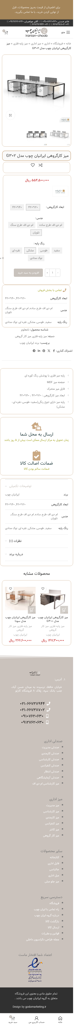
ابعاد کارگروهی (55, 207)
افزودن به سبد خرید (28, 273)
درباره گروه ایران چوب (46, 915)
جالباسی (54, 869)
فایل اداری (53, 863)
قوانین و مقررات (50, 933)
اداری (47, 43)
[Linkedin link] (39, 351)
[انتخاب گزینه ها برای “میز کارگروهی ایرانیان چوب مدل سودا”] (32, 610)
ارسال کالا (53, 927)
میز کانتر (54, 829)
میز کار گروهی (23, 336)
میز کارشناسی (51, 811)
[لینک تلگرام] (34, 351)
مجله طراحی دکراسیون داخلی (42, 939)
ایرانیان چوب (53, 635)
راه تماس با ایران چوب (46, 909)
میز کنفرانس (52, 823)
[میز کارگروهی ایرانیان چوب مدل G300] (53, 598)
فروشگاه (58, 43)
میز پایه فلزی (20, 43)
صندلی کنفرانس (50, 765)
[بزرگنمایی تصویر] (10, 115)
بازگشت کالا (52, 921)
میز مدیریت (52, 805)
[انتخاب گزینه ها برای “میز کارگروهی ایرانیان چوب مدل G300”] (64, 610)
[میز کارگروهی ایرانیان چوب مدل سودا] (20, 598)
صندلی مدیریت (50, 747)
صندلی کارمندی (50, 753)
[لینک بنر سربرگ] (36, 9)
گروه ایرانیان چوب (37, 998)
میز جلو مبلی (52, 881)
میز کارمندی (52, 817)
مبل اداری (53, 875)
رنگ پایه (39, 243)
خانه (68, 43)
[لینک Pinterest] (43, 351)
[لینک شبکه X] (48, 351)
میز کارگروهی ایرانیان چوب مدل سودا (20, 619)
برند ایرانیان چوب (29, 343)
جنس (39, 218)
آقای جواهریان (24, 21)
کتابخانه (54, 857)
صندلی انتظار (51, 771)
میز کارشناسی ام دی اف (45, 783)
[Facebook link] (53, 351)
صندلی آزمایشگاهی (48, 777)
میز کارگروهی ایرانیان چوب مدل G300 (53, 619)
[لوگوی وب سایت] (36, 32)
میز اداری (36, 43)
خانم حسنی (56, 21)
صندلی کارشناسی (49, 759)
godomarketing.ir (35, 1007)
